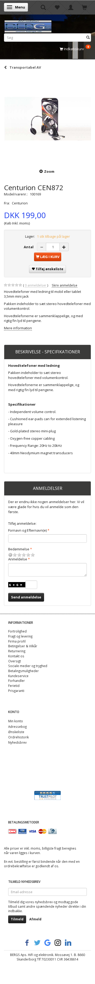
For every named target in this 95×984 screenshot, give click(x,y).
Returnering (16, 651)
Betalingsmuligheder (23, 671)
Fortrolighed (17, 631)
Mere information (18, 328)
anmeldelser (35, 285)
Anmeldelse (17, 559)
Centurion (20, 203)
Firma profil (17, 641)
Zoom (49, 171)
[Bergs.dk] (28, 25)
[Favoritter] (57, 7)
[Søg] (88, 37)
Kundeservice (18, 676)
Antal (29, 247)
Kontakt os (16, 656)
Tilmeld (17, 919)
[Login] (70, 7)
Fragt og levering (20, 636)
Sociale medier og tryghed (27, 666)
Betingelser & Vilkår (22, 646)
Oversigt (14, 661)
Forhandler (16, 680)
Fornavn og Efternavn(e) (27, 530)
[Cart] (84, 7)
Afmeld (35, 919)
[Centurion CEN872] (47, 118)
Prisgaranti (16, 690)
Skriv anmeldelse (64, 285)
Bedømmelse (18, 549)
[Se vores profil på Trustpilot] (47, 795)
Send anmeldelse (26, 597)
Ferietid (14, 685)
